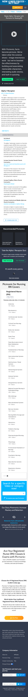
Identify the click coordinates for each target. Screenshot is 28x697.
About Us (4, 654)
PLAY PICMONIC (7, 79)
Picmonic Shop (6, 657)
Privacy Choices (6, 664)
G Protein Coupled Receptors (19, 11)
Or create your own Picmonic (15, 498)
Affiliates (16, 654)
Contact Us (17, 657)
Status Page (21, 689)
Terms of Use (15, 689)
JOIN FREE (17, 7)
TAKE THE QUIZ (20, 79)
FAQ (15, 661)
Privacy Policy (7, 689)
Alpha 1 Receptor (25, 11)
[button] (14, 572)
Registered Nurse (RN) (3, 11)
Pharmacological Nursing (13, 11)
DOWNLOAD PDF (9, 83)
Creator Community (7, 661)
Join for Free (14, 618)
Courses (9, 11)
